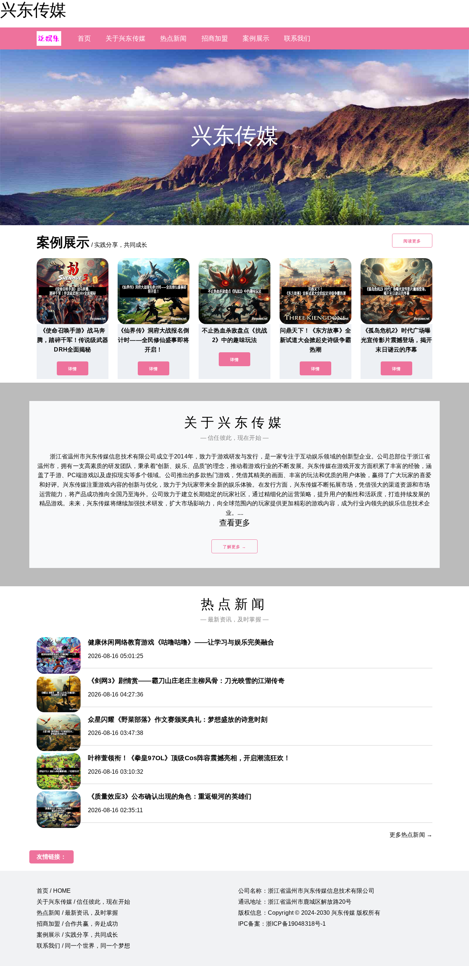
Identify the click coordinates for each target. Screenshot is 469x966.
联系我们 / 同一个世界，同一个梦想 (83, 946)
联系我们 (297, 38)
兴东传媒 (33, 9)
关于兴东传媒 (125, 38)
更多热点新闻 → (410, 835)
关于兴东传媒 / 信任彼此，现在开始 (83, 902)
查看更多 (234, 522)
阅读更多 (412, 241)
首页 (84, 38)
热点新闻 (173, 38)
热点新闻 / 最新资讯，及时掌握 (77, 913)
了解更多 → (234, 547)
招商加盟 (215, 38)
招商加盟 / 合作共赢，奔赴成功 (77, 924)
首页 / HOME (54, 891)
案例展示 (256, 38)
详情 (72, 369)
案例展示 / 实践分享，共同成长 (77, 935)
